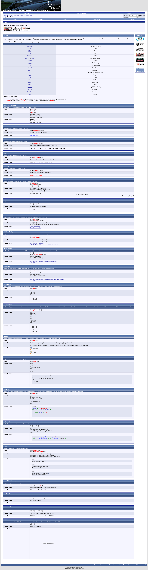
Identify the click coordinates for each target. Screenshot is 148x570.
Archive (142, 564)
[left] (26, 58)
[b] (28, 46)
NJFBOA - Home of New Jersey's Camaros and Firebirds (17, 15)
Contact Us (96, 564)
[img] (30, 75)
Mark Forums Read (81, 13)
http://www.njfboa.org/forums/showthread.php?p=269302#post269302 (47, 279)
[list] (30, 72)
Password (126, 17)
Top (146, 564)
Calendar (129, 13)
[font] (30, 53)
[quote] (30, 84)
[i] (29, 46)
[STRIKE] (29, 91)
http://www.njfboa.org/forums (37, 243)
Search (132, 19)
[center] (33, 58)
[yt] (30, 94)
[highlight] (29, 55)
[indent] (30, 60)
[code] (29, 77)
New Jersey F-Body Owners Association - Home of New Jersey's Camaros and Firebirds (120, 564)
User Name (126, 15)
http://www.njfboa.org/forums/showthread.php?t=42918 (43, 261)
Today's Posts (27, 13)
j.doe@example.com (35, 226)
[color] (29, 48)
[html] (29, 82)
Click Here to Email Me (35, 228)
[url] (30, 65)
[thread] (30, 67)
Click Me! (32, 262)
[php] (30, 79)
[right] (29, 58)
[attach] (30, 89)
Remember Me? (141, 15)
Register (41, 19)
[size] (29, 51)
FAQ (31, 15)
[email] (29, 63)
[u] (31, 46)
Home (14, 19)
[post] (29, 70)
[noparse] (29, 87)
